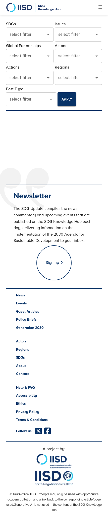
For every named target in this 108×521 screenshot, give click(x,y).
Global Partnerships (23, 45)
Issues (60, 24)
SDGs (11, 24)
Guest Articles (27, 311)
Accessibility (26, 395)
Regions (62, 67)
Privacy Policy (27, 412)
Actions (12, 67)
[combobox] (26, 34)
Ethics (21, 403)
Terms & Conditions (32, 420)
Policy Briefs (26, 319)
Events (21, 303)
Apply (67, 99)
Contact (22, 374)
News (20, 295)
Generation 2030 (30, 328)
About (21, 366)
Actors (60, 45)
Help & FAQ (25, 387)
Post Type (14, 89)
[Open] (48, 34)
